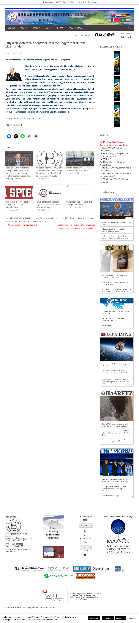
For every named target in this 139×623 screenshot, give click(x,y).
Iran (76, 218)
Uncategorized (35, 221)
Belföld (11, 28)
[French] (113, 20)
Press (20, 221)
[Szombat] (117, 572)
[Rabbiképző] (123, 572)
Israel (80, 218)
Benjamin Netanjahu (48, 218)
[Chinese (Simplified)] (118, 20)
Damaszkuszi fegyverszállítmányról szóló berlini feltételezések (17, 204)
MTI (10, 221)
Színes (48, 28)
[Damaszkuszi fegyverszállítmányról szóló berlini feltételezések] (19, 193)
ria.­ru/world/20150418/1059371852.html (23, 118)
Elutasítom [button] (120, 618)
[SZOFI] (98, 572)
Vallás (25, 218)
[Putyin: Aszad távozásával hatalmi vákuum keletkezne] (80, 159)
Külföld (24, 28)
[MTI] (109, 572)
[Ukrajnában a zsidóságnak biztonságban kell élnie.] (80, 193)
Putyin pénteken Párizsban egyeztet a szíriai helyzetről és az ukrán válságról (49, 204)
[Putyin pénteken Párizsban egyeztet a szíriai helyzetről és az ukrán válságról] (50, 193)
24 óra (60, 28)
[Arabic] (123, 20)
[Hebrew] (118, 15)
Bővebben (131, 618)
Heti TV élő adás (83, 35)
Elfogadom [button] (108, 618)
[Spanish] (123, 15)
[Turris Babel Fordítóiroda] (81, 572)
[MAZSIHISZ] (58, 572)
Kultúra (36, 28)
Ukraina (26, 221)
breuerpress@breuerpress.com (18, 538)
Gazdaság (60, 218)
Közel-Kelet (17, 218)
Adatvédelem (21, 607)
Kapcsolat (9, 607)
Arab (37, 218)
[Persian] (128, 20)
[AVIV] (17, 572)
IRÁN (72, 218)
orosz (14, 221)
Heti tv (104, 135)
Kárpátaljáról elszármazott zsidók (21, 225)
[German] (128, 15)
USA (44, 221)
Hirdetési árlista (47, 607)
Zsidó (49, 221)
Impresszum (33, 607)
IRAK (67, 218)
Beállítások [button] (94, 618)
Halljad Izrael (75, 28)
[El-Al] (33, 572)
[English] (113, 15)
